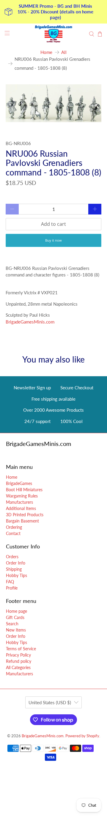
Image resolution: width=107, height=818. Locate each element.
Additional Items (21, 508)
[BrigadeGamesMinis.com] (53, 34)
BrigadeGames (19, 483)
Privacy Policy (18, 654)
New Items (16, 629)
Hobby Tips (16, 575)
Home (46, 52)
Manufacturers (19, 502)
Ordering (14, 527)
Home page (16, 611)
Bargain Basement (22, 520)
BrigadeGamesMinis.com (30, 321)
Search (12, 623)
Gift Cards (15, 617)
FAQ (10, 581)
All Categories (18, 667)
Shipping (14, 569)
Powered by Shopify (82, 736)
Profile (12, 587)
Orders (12, 556)
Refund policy (18, 661)
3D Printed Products (24, 514)
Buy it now (53, 240)
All (64, 52)
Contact (13, 533)
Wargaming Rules (22, 495)
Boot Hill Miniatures (24, 489)
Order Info (15, 562)
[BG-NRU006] (53, 103)
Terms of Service (21, 648)
